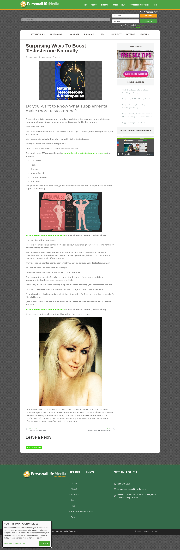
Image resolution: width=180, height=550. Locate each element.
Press (115, 5)
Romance (89, 34)
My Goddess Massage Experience (141, 99)
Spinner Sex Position (139, 123)
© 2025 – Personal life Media (147, 531)
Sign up (149, 21)
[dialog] (26, 534)
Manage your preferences (14, 543)
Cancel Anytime (142, 25)
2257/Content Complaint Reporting (63, 531)
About (93, 5)
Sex (102, 34)
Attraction (37, 34)
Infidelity (116, 34)
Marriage (74, 34)
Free (155, 5)
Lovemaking (56, 34)
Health (143, 34)
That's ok (44, 543)
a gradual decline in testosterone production (84, 153)
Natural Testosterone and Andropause (45, 235)
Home (86, 5)
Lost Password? (135, 28)
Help (123, 5)
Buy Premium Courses (139, 5)
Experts (104, 5)
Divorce (130, 34)
